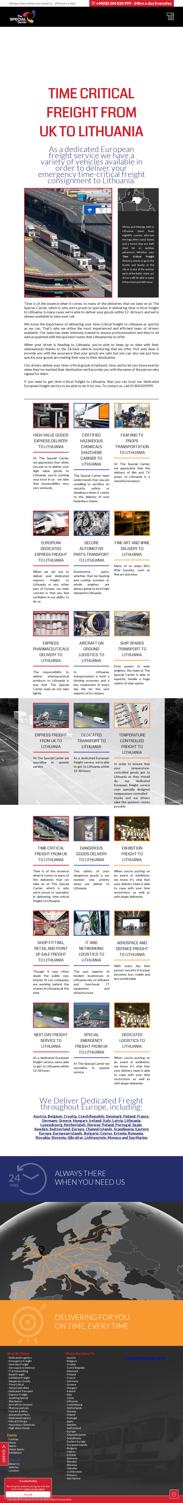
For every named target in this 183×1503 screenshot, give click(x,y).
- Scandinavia (73, 1438)
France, (143, 1116)
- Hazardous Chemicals (21, 1424)
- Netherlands (74, 1408)
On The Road (16, 1478)
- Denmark (72, 1371)
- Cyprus (70, 1451)
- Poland (70, 1414)
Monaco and (118, 1137)
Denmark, (114, 1116)
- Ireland (70, 1391)
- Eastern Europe (75, 1441)
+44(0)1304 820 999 (133, 3)
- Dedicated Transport (20, 1391)
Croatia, (71, 1116)
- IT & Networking (17, 1371)
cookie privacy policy (34, 1489)
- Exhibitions (14, 1452)
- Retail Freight (16, 1374)
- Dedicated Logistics (19, 1357)
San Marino (138, 1137)
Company (14, 1460)
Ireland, (96, 1120)
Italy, (107, 1120)
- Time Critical (15, 1384)
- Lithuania (72, 1401)
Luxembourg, (52, 1125)
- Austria (71, 1357)
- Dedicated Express (19, 1418)
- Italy (69, 1394)
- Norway (71, 1411)
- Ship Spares (14, 1401)
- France (70, 1377)
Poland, (108, 1125)
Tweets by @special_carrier (145, 1357)
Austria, (40, 1116)
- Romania (71, 1458)
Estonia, (121, 1133)
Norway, (94, 1125)
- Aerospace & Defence (21, 1367)
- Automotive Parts (18, 1414)
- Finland (71, 1374)
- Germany (72, 1381)
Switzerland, (60, 1129)
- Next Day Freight (18, 1364)
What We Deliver (18, 1353)
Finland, (130, 1116)
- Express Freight (17, 1394)
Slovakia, (43, 1137)
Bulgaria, (92, 1133)
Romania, (136, 1133)
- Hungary (71, 1387)
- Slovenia (71, 1465)
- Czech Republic (75, 1367)
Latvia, (118, 1120)
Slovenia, (59, 1137)
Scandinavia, (124, 1129)
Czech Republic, (92, 1116)
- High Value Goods (18, 1428)
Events (12, 1435)
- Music (11, 1442)
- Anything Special (17, 1398)
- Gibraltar (71, 1468)
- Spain (69, 1421)
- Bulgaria (71, 1448)
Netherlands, (75, 1125)
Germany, (50, 1120)
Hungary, (81, 1120)
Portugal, (123, 1125)
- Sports (11, 1446)
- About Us (13, 1463)
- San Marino (73, 1478)
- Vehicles (13, 1467)
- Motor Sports (15, 1449)
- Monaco (71, 1475)
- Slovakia (71, 1461)
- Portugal (71, 1418)
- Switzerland (73, 1428)
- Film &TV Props (17, 1421)
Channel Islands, (100, 1129)
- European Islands (76, 1444)
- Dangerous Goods (18, 1381)
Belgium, (56, 1116)
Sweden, (41, 1129)
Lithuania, (133, 1120)
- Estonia (71, 1455)
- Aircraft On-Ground (19, 1404)
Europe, (79, 1129)
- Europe (71, 1431)
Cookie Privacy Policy (61, 1499)
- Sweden (71, 1424)
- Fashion (12, 1439)
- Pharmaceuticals (18, 1408)
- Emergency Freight (19, 1361)
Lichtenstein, (96, 1137)
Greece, (66, 1120)
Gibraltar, (76, 1137)
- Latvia (70, 1398)
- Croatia (71, 1364)
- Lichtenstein (74, 1471)
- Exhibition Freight (18, 1377)
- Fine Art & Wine (17, 1411)
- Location (13, 1470)
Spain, (137, 1125)
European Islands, (68, 1133)
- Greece (71, 1384)
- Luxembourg (74, 1404)
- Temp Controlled (18, 1387)
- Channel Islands (76, 1434)
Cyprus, (107, 1133)
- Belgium (71, 1361)
